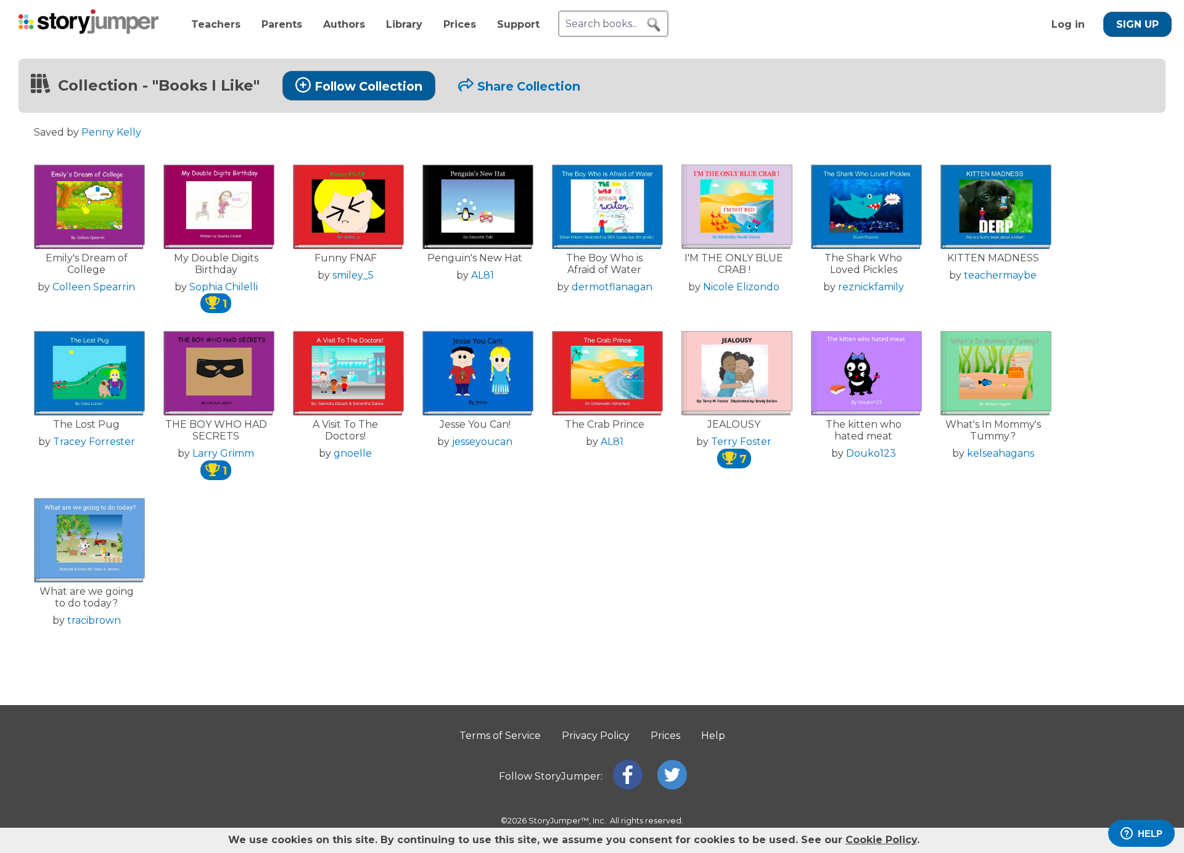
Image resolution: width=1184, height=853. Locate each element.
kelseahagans (1000, 453)
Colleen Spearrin (93, 287)
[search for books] (653, 24)
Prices (459, 24)
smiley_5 (353, 275)
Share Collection (528, 86)
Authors (344, 24)
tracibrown (94, 620)
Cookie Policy (881, 840)
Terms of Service (500, 735)
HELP (1150, 833)
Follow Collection (368, 86)
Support (518, 24)
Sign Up (1137, 24)
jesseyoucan (482, 441)
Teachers (215, 24)
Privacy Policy (596, 735)
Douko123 (871, 453)
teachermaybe (1000, 275)
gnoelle (353, 453)
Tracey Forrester (94, 441)
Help (713, 735)
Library (404, 24)
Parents (281, 24)
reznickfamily (871, 287)
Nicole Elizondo (741, 287)
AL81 (482, 275)
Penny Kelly (111, 132)
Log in (1068, 24)
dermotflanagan (612, 287)
